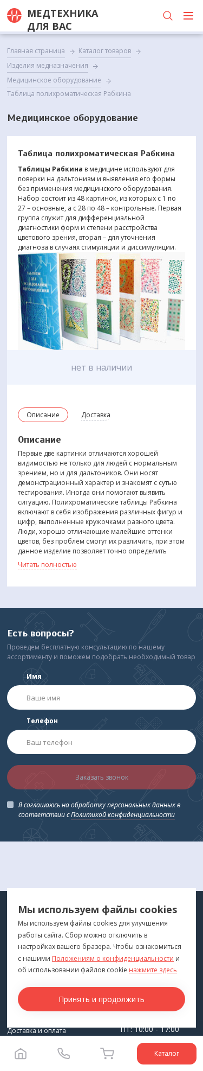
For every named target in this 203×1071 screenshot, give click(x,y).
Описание (43, 414)
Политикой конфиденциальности (123, 814)
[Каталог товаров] (188, 15)
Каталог (166, 1053)
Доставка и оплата (36, 1030)
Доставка (95, 414)
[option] (101, 301)
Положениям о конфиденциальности (113, 958)
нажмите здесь (153, 969)
